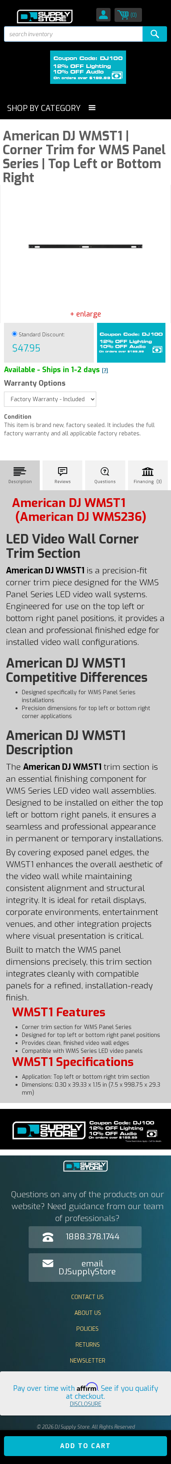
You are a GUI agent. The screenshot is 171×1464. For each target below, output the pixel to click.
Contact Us (87, 1297)
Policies (87, 1329)
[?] (105, 370)
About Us (87, 1313)
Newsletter (87, 1361)
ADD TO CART (85, 1446)
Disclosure (85, 1404)
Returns (88, 1345)
